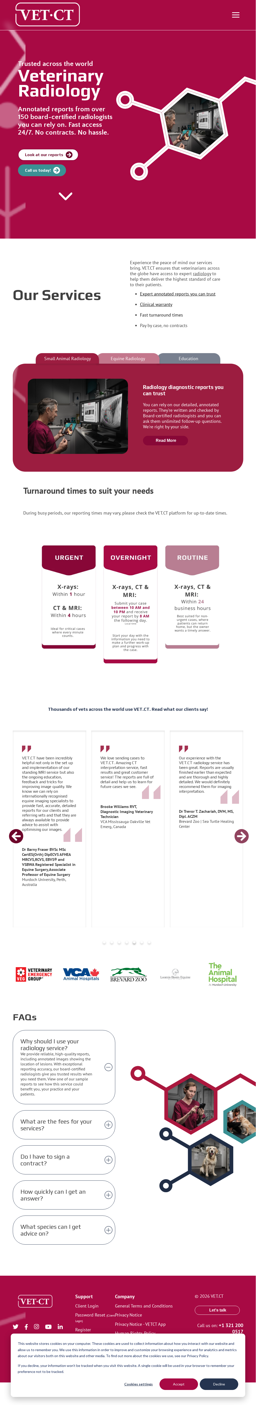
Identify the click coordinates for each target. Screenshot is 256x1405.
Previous (9, 829)
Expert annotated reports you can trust (178, 293)
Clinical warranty (156, 304)
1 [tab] (104, 942)
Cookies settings (138, 1384)
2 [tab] (111, 942)
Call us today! (38, 170)
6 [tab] (141, 942)
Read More (166, 440)
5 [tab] (134, 942)
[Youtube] (51, 1327)
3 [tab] (119, 942)
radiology (202, 273)
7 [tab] (149, 942)
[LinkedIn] (63, 1327)
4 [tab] (127, 942)
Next (234, 829)
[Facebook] (29, 1327)
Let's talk (217, 1310)
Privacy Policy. (198, 1356)
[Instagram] (39, 1327)
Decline (219, 1384)
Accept (178, 1384)
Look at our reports (44, 154)
